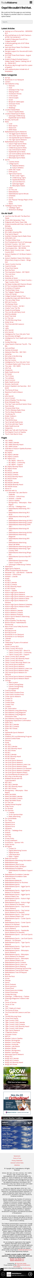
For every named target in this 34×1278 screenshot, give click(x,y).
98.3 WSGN (8, 481)
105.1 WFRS (9, 441)
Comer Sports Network (13, 696)
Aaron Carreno (10, 380)
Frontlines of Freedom (12, 288)
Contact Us (8, 698)
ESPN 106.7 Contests (12, 726)
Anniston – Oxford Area (17, 497)
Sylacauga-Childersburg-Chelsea (20, 565)
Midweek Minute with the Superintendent (13, 779)
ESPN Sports (13, 172)
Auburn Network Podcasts (14, 615)
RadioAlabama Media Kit (13, 880)
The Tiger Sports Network (18, 140)
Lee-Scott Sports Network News (16, 766)
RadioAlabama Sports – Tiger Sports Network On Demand (17, 947)
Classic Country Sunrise (13, 264)
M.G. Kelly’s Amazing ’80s (13, 232)
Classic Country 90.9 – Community (20, 652)
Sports (7, 160)
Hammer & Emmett (11, 350)
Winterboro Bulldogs (16, 210)
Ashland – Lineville (15, 499)
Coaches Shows (14, 162)
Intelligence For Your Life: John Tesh (17, 334)
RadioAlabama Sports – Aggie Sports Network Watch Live (17, 895)
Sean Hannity (9, 406)
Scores (11, 198)
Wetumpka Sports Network (14, 1054)
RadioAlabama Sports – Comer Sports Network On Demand (18, 923)
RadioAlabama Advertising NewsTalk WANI (17, 544)
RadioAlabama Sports (12, 884)
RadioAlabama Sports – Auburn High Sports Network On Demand (17, 903)
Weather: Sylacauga (11, 1052)
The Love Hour (10, 274)
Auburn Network (11, 609)
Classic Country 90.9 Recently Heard (17, 658)
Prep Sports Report (11, 234)
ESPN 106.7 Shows (11, 728)
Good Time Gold (10, 316)
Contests (8, 706)
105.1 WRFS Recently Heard (14, 445)
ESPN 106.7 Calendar (12, 724)
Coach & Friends (10, 266)
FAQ (6, 730)
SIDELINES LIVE (10, 238)
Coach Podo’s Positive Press (14, 692)
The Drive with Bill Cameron (14, 324)
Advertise (17, 1165)
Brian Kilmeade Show (12, 402)
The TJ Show (9, 376)
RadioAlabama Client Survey (14, 864)
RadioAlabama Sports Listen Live (16, 964)
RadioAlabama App (11, 862)
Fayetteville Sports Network (14, 732)
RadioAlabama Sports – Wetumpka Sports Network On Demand (17, 955)
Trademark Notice (11, 1032)
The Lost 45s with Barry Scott (15, 312)
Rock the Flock (10, 270)
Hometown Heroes (15, 94)
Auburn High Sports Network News (17, 599)
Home (7, 742)
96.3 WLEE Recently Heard (13, 477)
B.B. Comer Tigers (18, 176)
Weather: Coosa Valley (12, 1042)
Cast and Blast (10, 348)
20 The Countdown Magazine (15, 286)
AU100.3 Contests (11, 585)
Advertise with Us (11, 491)
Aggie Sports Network (12, 569)
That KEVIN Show (11, 420)
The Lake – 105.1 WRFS (13, 366)
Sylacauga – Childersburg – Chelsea (17, 996)
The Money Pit (10, 414)
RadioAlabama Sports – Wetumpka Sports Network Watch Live (17, 959)
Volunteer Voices (11, 1034)
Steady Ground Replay (12, 310)
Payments (8, 828)
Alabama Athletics (18, 166)
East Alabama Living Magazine (15, 712)
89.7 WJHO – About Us (16, 461)
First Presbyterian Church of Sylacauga (18, 242)
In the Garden (13, 96)
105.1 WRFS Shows (11, 447)
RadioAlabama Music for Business (16, 882)
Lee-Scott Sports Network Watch (16, 772)
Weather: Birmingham (12, 1040)
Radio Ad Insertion (11, 858)
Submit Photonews (11, 992)
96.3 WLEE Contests (11, 475)
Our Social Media (10, 818)
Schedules (12, 196)
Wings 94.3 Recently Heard (14, 1062)
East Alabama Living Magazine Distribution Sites (15, 715)
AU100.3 (8, 581)
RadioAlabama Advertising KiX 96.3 (20, 533)
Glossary (8, 740)
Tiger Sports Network (12, 1030)
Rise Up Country (10, 360)
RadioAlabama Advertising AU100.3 (20, 521)
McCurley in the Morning (13, 356)
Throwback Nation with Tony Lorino (17, 246)
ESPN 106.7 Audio (14, 170)
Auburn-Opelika (14, 501)
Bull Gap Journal (10, 631)
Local (10, 124)
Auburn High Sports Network (15, 593)
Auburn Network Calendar (14, 611)
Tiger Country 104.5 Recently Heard (17, 1026)
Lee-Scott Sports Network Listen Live (17, 764)
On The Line (13, 190)
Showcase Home (14, 104)
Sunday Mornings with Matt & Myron (17, 298)
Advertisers (9, 567)
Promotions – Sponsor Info (14, 842)
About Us (8, 489)
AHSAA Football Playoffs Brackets (16, 571)
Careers (7, 82)
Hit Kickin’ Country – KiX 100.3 (15, 244)
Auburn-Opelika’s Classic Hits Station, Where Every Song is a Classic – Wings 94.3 (18, 260)
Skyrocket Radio (21, 1263)
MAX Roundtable (10, 314)
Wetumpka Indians (18, 186)
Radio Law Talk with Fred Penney (16, 430)
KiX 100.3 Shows (10, 750)
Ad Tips (7, 78)
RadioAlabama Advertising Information (18, 860)
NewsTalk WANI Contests (13, 798)
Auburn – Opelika (11, 591)
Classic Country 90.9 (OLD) (14, 648)
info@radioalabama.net (25, 1250)
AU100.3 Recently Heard (13, 587)
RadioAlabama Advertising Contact (20, 523)
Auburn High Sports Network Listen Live (19, 597)
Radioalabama (13, 192)
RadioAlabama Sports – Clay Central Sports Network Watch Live (17, 915)
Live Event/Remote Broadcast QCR (16, 774)
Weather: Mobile (10, 1048)
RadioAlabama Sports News (14, 142)
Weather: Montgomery (12, 1050)
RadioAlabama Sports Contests (15, 962)
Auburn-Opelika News (16, 112)
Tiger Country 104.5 (11, 1020)
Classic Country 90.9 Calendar (15, 656)
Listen (11, 188)
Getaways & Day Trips (16, 90)
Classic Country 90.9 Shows (14, 660)
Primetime (8, 228)
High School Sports (15, 174)
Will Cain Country (11, 302)
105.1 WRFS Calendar (12, 443)
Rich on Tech (9, 418)
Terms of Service (10, 1002)
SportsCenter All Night (12, 336)
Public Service (9, 844)
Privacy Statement (11, 840)
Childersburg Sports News (18, 148)
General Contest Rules (12, 738)
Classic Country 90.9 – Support (19, 654)
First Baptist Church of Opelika (15, 432)
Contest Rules (9, 702)
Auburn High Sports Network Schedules (18, 605)
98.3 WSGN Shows (11, 487)
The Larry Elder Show (12, 300)
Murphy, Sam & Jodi (11, 120)
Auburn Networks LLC (17, 1260)
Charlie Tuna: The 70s (12, 308)
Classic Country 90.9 (11, 646)
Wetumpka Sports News (17, 158)
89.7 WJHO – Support (16, 465)
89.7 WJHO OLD (10, 459)
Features (12, 86)
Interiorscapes (13, 98)
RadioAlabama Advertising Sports (20, 547)
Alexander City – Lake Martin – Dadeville (18, 573)
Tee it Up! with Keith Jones (14, 422)
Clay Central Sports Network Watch (17, 678)
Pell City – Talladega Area (17, 507)
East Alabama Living (12, 84)
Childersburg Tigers (19, 178)
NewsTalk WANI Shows (13, 800)
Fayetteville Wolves (18, 180)
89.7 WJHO (8, 453)
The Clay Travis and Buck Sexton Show (18, 404)
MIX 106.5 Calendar (11, 784)
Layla (7, 326)
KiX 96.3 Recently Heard (13, 756)
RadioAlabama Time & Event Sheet (16, 970)
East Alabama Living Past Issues (16, 718)
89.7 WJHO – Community (17, 463)
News (7, 122)
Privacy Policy (9, 838)
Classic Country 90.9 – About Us (19, 650)
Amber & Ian (9, 322)
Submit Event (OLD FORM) (14, 990)
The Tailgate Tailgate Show (14, 292)
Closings (8, 680)
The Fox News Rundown (13, 412)
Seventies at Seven (11, 278)
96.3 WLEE (8, 471)
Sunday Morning (10, 342)
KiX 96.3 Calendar (11, 754)
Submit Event (9, 988)
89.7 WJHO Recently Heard (14, 467)
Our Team (8, 820)
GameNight (9, 230)
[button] (31, 2)
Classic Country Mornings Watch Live (17, 662)
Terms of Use (9, 1004)
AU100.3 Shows (10, 589)
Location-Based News (12, 110)
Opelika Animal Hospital (13, 804)
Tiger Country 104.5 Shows (14, 1028)
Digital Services (14, 852)
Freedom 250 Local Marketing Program (18, 736)
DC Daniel (8, 374)
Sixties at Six (9, 276)
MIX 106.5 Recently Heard (13, 786)
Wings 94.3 (8, 1056)
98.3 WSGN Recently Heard (14, 485)
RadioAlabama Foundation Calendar (17, 874)
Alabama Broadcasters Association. (22, 1265)
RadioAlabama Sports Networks (16, 132)
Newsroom (12, 128)
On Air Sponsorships (16, 814)
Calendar (8, 638)
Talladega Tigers (14, 208)
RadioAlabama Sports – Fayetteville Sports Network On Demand (17, 931)
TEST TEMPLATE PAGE (13, 1008)
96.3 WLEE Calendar (11, 473)
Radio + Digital (13, 856)
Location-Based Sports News (15, 114)
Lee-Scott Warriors (18, 182)
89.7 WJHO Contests (11, 457)
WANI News (13, 130)
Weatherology (27, 1268)
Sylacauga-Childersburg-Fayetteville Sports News (17, 117)
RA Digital (8, 846)
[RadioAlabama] (9, 2)
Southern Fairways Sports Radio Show (18, 236)
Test (6, 1006)
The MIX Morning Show (13, 320)
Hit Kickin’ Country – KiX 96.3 (14, 306)
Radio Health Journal (12, 372)
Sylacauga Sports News (16, 156)
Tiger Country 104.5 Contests (15, 1024)
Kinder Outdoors (10, 416)
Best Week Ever (10, 358)
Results (7, 974)
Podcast (7, 832)
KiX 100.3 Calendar (11, 746)
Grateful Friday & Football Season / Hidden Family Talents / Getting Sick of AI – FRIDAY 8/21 (18, 61)
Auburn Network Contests (14, 613)
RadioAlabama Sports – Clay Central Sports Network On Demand (17, 911)
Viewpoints (9, 370)
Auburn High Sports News (17, 144)
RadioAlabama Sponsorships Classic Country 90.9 (18, 562)
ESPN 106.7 (9, 722)
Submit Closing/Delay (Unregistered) (16, 687)
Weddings (12, 108)
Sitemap (8, 980)
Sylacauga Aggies (18, 184)
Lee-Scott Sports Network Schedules (17, 770)
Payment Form (10, 822)
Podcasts (8, 834)
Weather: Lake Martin (12, 1046)
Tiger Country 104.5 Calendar (15, 1022)
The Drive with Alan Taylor (14, 424)
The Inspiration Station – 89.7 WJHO (17, 272)
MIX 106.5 (8, 782)
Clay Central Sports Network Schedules (18, 676)
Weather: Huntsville (11, 1044)
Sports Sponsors (10, 986)
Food (10, 88)
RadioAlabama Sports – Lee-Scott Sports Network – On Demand (18, 939)
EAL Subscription (11, 708)
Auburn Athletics (18, 168)
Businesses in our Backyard (14, 80)
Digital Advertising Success (18, 850)
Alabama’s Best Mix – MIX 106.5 (15, 352)
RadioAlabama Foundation (14, 868)
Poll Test (8, 836)
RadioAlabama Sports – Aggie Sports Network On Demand (17, 891)
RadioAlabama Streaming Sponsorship (18, 968)
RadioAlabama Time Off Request (16, 972)
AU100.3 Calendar (11, 583)
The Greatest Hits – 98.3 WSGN (15, 248)
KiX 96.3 (7, 752)
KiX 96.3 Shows (10, 758)
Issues (11, 100)
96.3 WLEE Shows (11, 479)
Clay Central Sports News (17, 150)
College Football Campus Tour (15, 296)
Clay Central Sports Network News (17, 670)
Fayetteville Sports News (17, 152)
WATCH (7, 1036)
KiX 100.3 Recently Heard (13, 748)
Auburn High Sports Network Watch (17, 607)
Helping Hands (14, 92)
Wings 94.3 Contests (12, 1060)
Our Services (9, 810)
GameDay (8, 354)
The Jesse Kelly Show (12, 408)
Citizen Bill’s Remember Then (15, 220)
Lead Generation (14, 854)
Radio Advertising (14, 816)
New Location (13, 682)
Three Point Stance (11, 268)
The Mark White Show (12, 240)
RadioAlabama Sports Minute (18, 194)
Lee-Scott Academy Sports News (19, 154)
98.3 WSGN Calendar (12, 483)
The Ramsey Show (11, 304)
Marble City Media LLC (17, 1259)
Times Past (12, 106)
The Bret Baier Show (12, 290)
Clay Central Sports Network (14, 664)
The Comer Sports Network (18, 136)
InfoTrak (8, 368)
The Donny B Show (11, 390)
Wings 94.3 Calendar (12, 1058)
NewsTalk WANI (10, 794)
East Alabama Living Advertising (16, 710)
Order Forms (9, 806)
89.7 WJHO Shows (11, 469)
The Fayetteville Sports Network (20, 138)
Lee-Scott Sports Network (14, 760)
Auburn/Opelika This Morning (15, 400)
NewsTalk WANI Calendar (13, 796)
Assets (7, 579)
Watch (11, 204)
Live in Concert (10, 398)
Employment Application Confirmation (18, 720)
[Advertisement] (17, 1078)
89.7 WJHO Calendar (11, 455)
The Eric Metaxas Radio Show (15, 410)
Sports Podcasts (10, 984)
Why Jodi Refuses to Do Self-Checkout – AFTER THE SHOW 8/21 (18, 36)
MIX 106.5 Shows (10, 788)
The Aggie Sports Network (18, 134)
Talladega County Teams (13, 206)
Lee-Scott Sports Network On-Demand (18, 768)
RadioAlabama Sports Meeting (15, 966)
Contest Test (9, 704)
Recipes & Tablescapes (16, 102)
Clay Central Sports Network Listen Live (18, 668)
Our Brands (9, 808)
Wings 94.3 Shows (11, 1064)
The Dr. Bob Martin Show (13, 434)
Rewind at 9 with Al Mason (14, 392)
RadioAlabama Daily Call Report (15, 866)
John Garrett (9, 330)
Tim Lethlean (9, 378)
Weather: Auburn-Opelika (13, 1038)
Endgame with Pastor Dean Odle (16, 222)
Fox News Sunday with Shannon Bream (18, 284)
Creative (11, 812)
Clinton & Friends (11, 294)
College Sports (14, 164)
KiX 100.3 (8, 744)
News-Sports (13, 126)
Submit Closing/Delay (16, 684)
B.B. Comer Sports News (17, 146)
